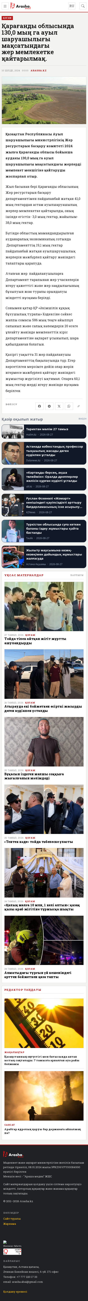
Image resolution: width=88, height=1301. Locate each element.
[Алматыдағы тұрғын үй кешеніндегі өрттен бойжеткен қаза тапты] (44, 940)
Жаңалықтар (14, 1052)
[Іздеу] (82, 5)
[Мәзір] (5, 5)
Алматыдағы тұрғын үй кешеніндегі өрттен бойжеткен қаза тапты (37, 974)
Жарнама (9, 1224)
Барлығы (77, 575)
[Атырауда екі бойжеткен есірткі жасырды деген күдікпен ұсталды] (44, 674)
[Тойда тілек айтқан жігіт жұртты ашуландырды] (44, 607)
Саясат (9, 1124)
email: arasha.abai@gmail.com (23, 1282)
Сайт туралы (12, 1218)
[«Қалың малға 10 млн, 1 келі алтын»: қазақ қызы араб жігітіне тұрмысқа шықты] (44, 873)
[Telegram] (49, 406)
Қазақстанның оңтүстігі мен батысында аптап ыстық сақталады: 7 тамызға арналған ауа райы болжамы (41, 1060)
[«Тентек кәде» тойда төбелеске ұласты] (44, 809)
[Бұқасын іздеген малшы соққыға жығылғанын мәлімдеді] (44, 742)
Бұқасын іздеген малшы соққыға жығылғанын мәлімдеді (34, 776)
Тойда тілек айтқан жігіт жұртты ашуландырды (35, 640)
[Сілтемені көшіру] (78, 406)
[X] (59, 406)
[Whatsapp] (69, 406)
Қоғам (30, 635)
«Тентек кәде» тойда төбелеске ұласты (38, 841)
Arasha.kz (38, 70)
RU (71, 6)
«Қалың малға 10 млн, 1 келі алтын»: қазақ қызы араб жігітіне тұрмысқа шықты (42, 907)
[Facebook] (39, 406)
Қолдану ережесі (15, 1291)
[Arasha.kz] (21, 5)
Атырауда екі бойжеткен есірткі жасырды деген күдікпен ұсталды (43, 708)
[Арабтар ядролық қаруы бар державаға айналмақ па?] (44, 1096)
